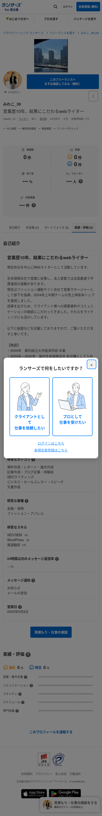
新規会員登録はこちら (51, 450)
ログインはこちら (51, 443)
